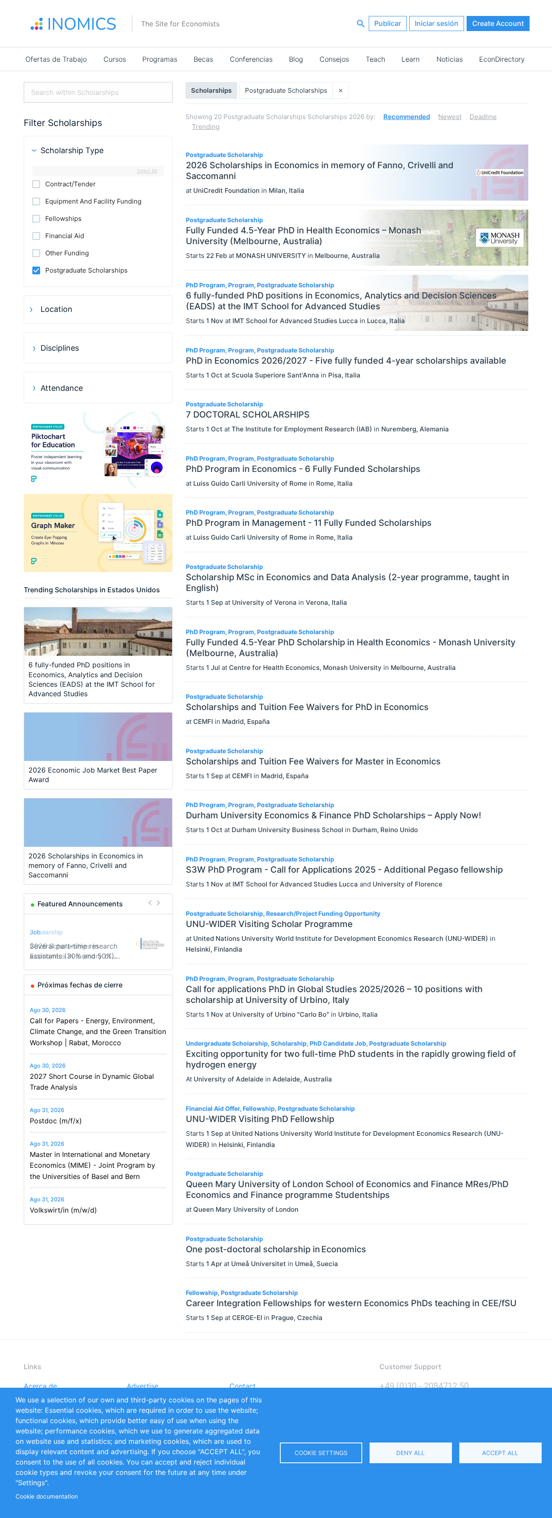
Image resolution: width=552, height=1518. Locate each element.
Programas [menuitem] (159, 59)
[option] (98, 943)
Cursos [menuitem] (115, 59)
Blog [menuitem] (296, 59)
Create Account (498, 23)
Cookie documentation (47, 1496)
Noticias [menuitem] (449, 59)
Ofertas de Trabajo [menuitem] (56, 59)
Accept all (500, 1452)
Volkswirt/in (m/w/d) (63, 1210)
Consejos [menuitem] (334, 59)
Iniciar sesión (436, 23)
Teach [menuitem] (375, 59)
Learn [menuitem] (410, 59)
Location (56, 309)
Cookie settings (321, 1452)
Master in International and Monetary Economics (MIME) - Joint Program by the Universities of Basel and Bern (92, 1165)
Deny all (410, 1452)
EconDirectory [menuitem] (502, 59)
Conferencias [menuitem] (251, 59)
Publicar (387, 23)
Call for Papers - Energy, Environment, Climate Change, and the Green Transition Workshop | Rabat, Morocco (98, 1031)
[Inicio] (73, 24)
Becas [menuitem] (203, 59)
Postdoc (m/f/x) (56, 1120)
